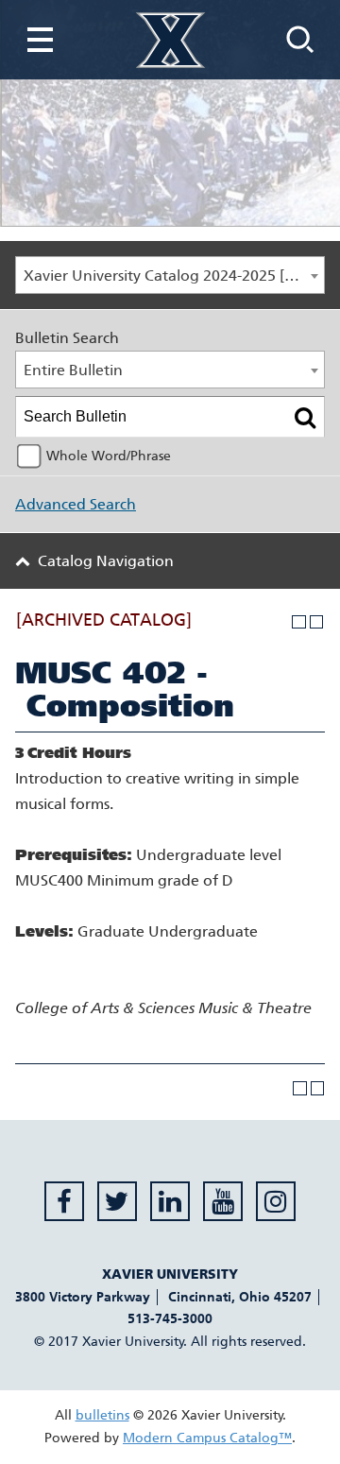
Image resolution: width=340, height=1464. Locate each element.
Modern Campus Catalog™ (207, 1438)
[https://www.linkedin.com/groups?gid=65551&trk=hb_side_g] (170, 1201)
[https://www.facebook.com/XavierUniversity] (64, 1201)
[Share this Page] (281, 622)
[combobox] (170, 275)
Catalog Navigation (106, 561)
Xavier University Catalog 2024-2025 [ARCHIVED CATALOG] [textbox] (174, 275)
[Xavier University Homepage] (170, 40)
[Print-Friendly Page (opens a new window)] (299, 622)
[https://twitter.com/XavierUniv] (117, 1201)
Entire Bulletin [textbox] (73, 370)
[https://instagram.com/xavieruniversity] (276, 1201)
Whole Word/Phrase (108, 456)
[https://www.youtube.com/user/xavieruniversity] (223, 1201)
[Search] (305, 417)
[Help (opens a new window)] (317, 622)
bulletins (102, 1415)
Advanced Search (75, 504)
